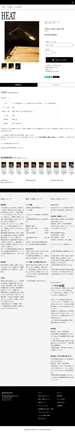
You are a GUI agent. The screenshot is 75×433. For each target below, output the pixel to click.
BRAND (11, 7)
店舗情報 (59, 405)
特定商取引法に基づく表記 (52, 71)
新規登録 (59, 396)
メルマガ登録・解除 (44, 415)
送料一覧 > (19, 123)
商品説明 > (18, 85)
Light (59, 21)
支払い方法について (44, 396)
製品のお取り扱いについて (52, 67)
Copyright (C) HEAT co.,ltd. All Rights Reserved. (37, 429)
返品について (48, 69)
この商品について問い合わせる (53, 65)
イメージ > (56, 85)
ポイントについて (43, 405)
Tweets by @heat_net (6, 182)
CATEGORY (19, 7)
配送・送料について (44, 399)
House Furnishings (53, 21)
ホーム (40, 392)
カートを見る (61, 399)
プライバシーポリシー (44, 412)
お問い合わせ (61, 402)
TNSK (50, 23)
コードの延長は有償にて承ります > (10, 143)
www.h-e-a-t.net (6, 399)
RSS (39, 418)
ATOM (44, 418)
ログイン (59, 392)
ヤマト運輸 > (29, 210)
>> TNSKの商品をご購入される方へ (36, 281)
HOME (3, 7)
